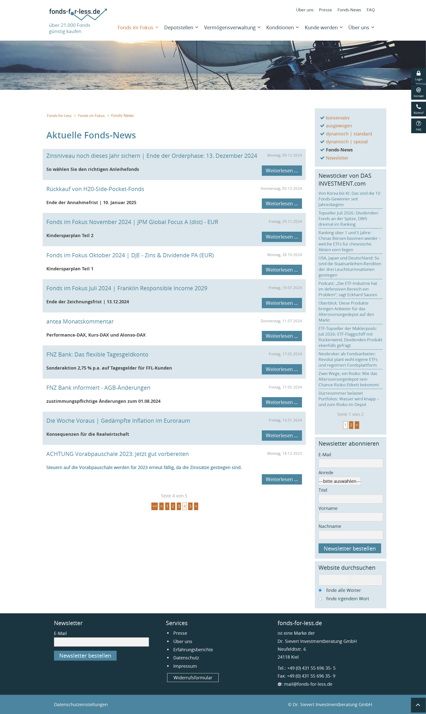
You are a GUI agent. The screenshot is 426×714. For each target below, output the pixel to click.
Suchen (365, 579)
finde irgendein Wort (347, 598)
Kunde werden (321, 27)
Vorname (328, 508)
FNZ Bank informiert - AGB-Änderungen (98, 387)
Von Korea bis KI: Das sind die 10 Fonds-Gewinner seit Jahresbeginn (349, 198)
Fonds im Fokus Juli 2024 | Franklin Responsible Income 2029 (126, 288)
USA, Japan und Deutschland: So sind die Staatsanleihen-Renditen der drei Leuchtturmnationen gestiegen (350, 266)
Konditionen (280, 27)
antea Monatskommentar (80, 321)
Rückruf (419, 112)
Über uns (305, 10)
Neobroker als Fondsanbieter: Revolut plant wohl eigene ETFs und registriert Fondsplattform (348, 359)
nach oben (418, 705)
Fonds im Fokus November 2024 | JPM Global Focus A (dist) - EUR (132, 222)
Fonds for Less (59, 115)
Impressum (185, 666)
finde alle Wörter (343, 590)
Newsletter (337, 158)
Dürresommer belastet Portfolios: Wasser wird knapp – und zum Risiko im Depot (349, 398)
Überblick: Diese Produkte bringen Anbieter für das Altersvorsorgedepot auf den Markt (346, 311)
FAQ (371, 10)
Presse (325, 10)
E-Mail (325, 454)
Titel (323, 490)
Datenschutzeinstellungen (81, 704)
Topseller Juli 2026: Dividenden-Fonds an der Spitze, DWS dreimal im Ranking (349, 218)
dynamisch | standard (349, 134)
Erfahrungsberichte (193, 649)
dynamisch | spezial (347, 142)
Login (418, 79)
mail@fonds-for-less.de (308, 684)
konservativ (338, 118)
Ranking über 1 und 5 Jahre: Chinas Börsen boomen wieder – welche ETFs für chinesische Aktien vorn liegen (350, 241)
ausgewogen (339, 126)
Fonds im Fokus (135, 27)
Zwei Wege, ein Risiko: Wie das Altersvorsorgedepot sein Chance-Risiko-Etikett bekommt (349, 379)
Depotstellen (178, 27)
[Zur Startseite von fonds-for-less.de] (78, 19)
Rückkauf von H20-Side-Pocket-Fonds (95, 189)
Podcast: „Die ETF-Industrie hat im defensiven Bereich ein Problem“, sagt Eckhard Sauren (348, 288)
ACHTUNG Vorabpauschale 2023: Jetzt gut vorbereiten (117, 454)
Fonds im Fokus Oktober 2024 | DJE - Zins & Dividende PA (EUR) (130, 255)
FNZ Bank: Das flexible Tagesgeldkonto (97, 354)
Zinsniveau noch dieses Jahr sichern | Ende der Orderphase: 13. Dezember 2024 (151, 156)
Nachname (330, 526)
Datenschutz (186, 658)
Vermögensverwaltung (230, 27)
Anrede (326, 472)
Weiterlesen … (282, 170)
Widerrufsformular (193, 678)
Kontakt (419, 96)
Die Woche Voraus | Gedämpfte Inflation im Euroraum (118, 420)
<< (154, 506)
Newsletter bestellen (350, 548)
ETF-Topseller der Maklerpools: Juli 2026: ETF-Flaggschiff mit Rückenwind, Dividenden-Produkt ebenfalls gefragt (350, 336)
